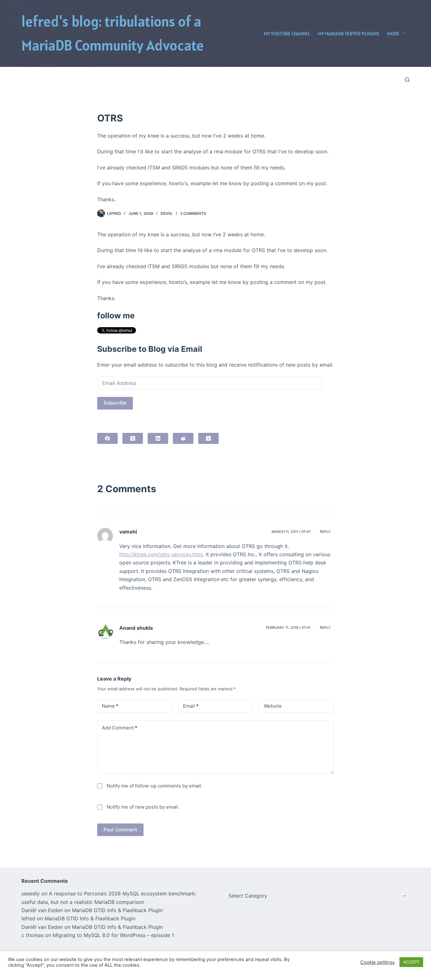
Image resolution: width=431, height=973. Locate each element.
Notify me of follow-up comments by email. (154, 786)
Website (273, 706)
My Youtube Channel (287, 34)
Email (190, 706)
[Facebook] (107, 438)
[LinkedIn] (158, 438)
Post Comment (120, 830)
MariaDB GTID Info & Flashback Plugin (117, 910)
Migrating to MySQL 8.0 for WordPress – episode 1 (113, 935)
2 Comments (193, 213)
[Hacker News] (208, 438)
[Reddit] (183, 438)
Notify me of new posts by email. (143, 807)
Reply (325, 531)
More (393, 34)
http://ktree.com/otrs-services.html (161, 554)
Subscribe (115, 403)
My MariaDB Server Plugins (348, 34)
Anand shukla (136, 628)
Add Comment (119, 728)
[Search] (407, 79)
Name (110, 706)
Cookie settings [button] (377, 962)
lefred (28, 918)
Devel (167, 213)
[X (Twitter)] (132, 438)
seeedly (30, 893)
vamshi (128, 531)
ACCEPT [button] (411, 961)
